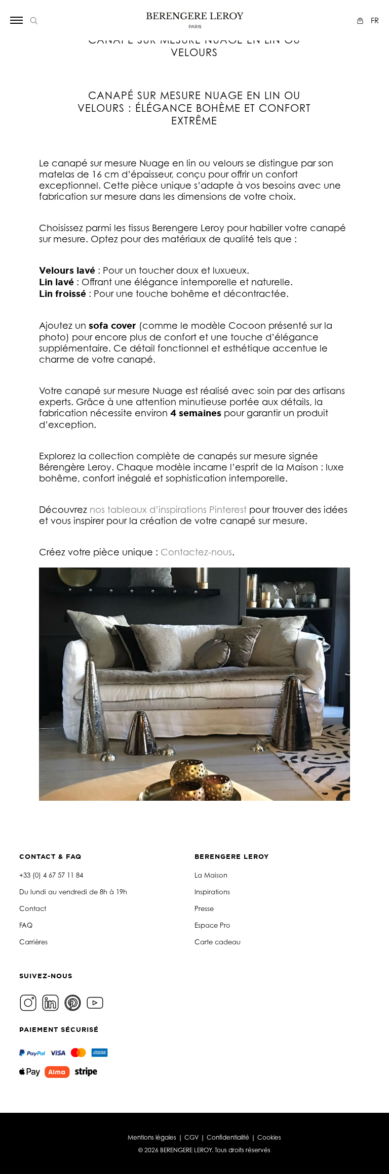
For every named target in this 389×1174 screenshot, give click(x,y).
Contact (32, 908)
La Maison (210, 875)
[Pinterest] (74, 1001)
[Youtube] (96, 1001)
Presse (204, 908)
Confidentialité (228, 1137)
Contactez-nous (196, 551)
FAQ (25, 925)
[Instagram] (29, 1001)
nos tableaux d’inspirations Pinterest (168, 509)
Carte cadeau (217, 942)
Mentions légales (152, 1137)
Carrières (33, 942)
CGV (191, 1137)
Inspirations (212, 892)
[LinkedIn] (52, 1001)
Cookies (269, 1137)
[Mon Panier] (361, 20)
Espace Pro (212, 925)
